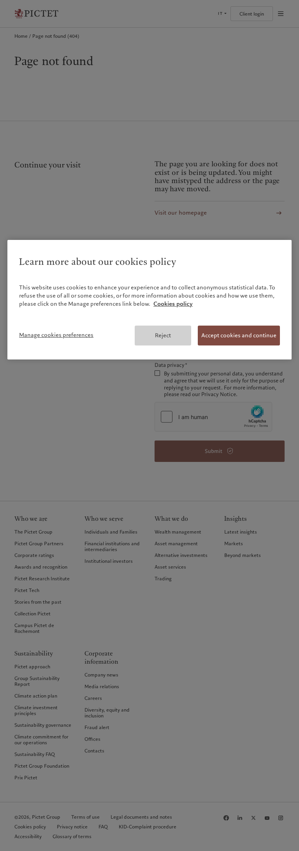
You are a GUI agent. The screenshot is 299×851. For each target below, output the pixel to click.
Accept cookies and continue (238, 335)
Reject (163, 335)
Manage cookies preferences (56, 335)
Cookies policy (173, 304)
